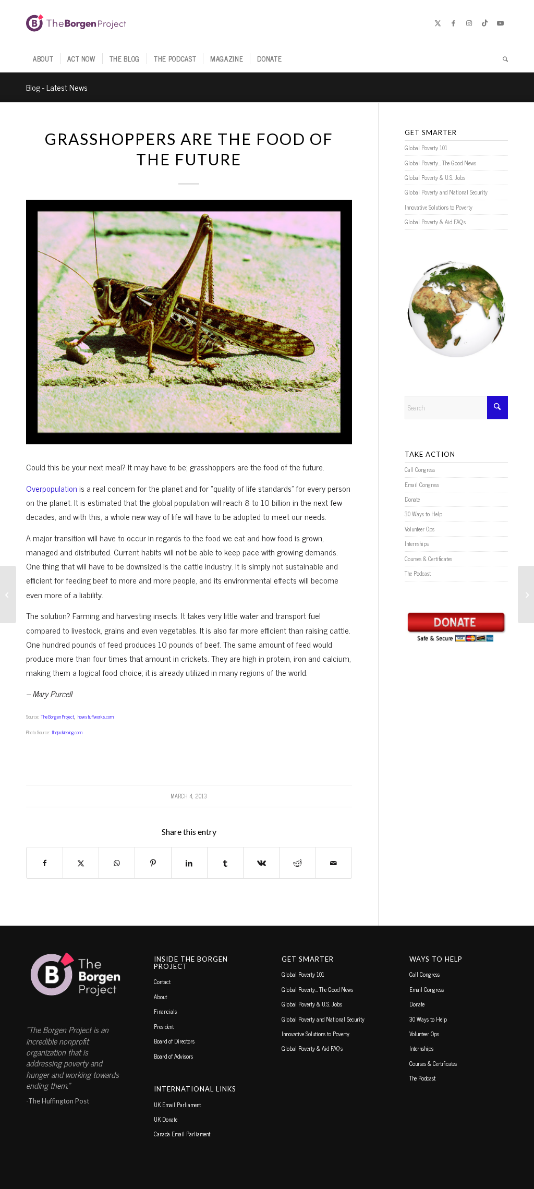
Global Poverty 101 (426, 147)
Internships (417, 543)
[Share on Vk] (261, 862)
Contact (162, 981)
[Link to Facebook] (453, 23)
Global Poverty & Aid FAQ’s (435, 221)
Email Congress (422, 484)
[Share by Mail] (333, 862)
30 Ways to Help (423, 513)
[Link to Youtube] (500, 23)
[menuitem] (43, 59)
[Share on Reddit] (297, 862)
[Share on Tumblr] (225, 862)
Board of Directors (174, 1041)
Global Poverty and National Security (446, 192)
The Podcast (418, 573)
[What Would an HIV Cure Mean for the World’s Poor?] (8, 594)
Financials (165, 1011)
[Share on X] (81, 862)
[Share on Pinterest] (153, 862)
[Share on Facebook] (45, 862)
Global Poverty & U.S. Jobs (435, 177)
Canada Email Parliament (182, 1133)
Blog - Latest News (57, 87)
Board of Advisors (173, 1056)
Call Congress (420, 469)
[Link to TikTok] (484, 23)
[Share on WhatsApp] (117, 862)
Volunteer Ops (419, 528)
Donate (412, 499)
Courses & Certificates (428, 558)
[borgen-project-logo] (76, 23)
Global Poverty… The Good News (440, 162)
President (164, 1026)
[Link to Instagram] (469, 23)
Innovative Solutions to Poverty (438, 207)
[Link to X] (437, 23)
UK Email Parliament (177, 1104)
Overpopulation (51, 488)
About (160, 996)
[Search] (502, 59)
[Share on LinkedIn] (189, 862)
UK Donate (165, 1119)
